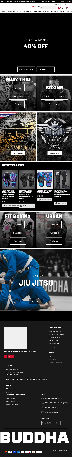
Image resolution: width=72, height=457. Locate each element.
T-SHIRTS (62, 11)
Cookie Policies (10, 392)
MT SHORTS (46, 11)
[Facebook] (12, 356)
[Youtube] (5, 356)
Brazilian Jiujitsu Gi (12, 404)
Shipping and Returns (55, 331)
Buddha (8, 369)
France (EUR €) (58, 4)
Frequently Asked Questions (57, 334)
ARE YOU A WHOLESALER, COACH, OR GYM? (20, 351)
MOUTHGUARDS (37, 11)
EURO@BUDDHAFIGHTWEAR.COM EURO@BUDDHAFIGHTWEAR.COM (26, 379)
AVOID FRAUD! (53, 359)
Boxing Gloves (10, 398)
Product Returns (54, 343)
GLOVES (4, 11)
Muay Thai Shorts (11, 401)
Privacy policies (10, 389)
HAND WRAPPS (27, 11)
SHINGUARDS (11, 11)
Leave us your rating (55, 347)
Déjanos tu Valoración (55, 362)
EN (65, 4)
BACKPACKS (54, 11)
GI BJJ (19, 11)
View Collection (18, 153)
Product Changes (54, 340)
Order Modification (54, 337)
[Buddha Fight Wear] (36, 6)
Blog (50, 356)
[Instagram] (9, 356)
